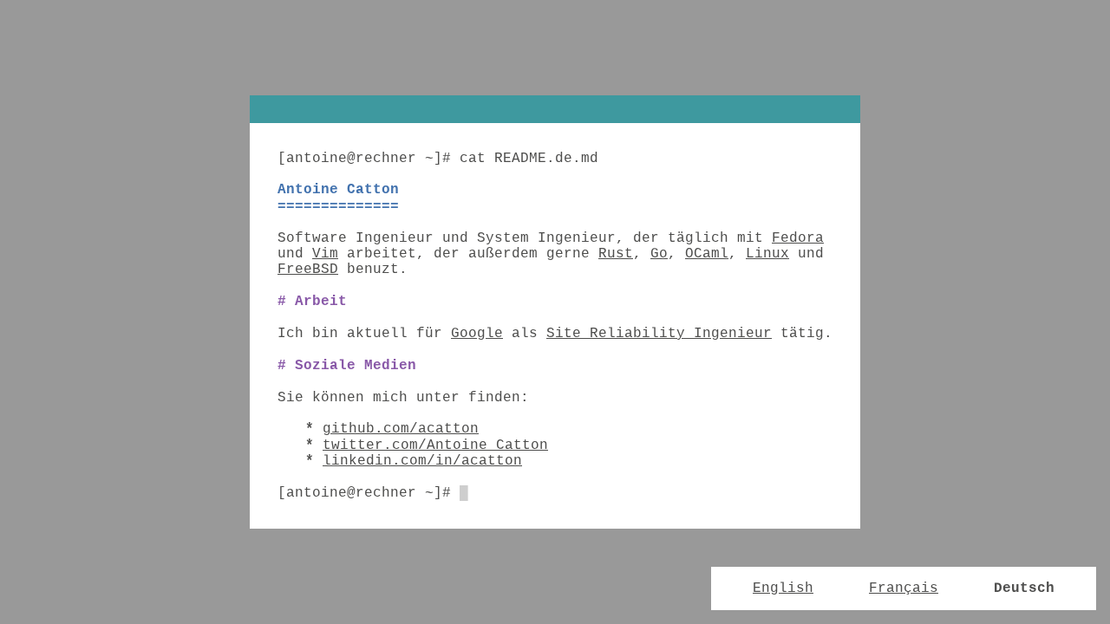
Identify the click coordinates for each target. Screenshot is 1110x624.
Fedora (798, 238)
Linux (767, 254)
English (783, 588)
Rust (615, 254)
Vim (325, 254)
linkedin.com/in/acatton (422, 461)
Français (903, 588)
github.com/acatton (401, 429)
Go (659, 254)
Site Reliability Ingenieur (659, 333)
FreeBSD (308, 269)
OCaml (706, 254)
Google (477, 333)
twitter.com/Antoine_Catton (435, 445)
